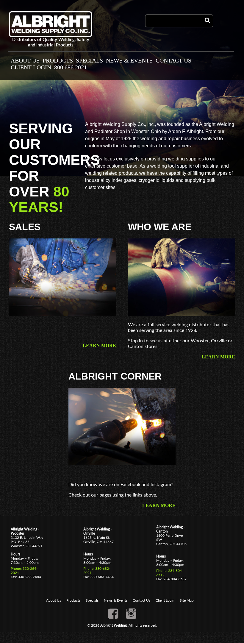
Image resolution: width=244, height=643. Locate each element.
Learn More (99, 345)
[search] (207, 20)
